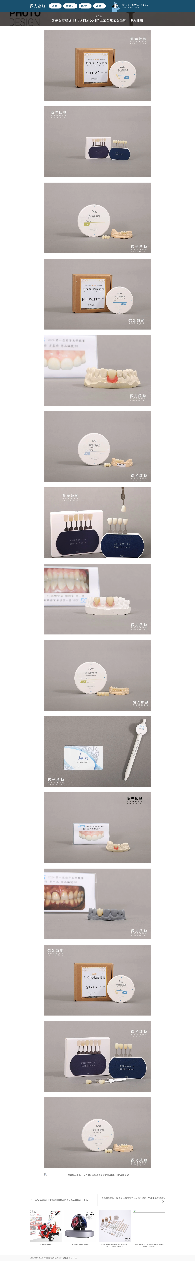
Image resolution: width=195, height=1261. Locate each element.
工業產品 (97, 16)
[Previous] (30, 1232)
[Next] (165, 1232)
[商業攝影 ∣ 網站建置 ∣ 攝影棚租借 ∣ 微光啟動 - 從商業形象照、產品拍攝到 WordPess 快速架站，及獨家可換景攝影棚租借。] (37, 6)
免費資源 (98, 6)
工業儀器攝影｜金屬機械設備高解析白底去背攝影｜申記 (61, 1199)
